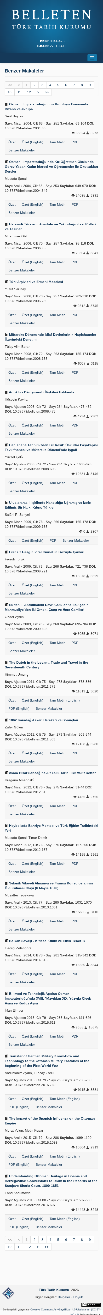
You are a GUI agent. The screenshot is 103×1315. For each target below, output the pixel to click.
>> (47, 92)
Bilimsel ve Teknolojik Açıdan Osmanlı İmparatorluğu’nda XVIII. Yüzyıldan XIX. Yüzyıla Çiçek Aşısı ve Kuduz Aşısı (48, 998)
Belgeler (64, 1297)
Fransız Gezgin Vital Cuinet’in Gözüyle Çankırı (46, 552)
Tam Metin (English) (65, 700)
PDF (75, 142)
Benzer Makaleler (21, 150)
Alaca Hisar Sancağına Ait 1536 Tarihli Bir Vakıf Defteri (52, 773)
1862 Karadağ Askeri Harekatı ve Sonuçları (43, 720)
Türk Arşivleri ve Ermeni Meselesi (35, 282)
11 (19, 92)
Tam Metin (57, 142)
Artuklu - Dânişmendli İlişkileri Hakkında (41, 392)
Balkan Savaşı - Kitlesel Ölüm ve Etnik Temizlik (46, 941)
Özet (12, 142)
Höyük (78, 1297)
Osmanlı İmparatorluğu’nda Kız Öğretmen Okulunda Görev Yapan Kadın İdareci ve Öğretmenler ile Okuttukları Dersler (51, 166)
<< (10, 85)
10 (9, 92)
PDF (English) (18, 708)
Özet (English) (32, 142)
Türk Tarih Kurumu (54, 1290)
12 (29, 92)
